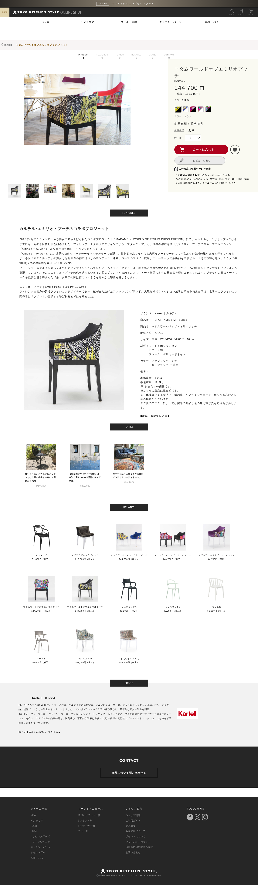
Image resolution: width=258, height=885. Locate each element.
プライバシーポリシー (138, 841)
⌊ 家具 (34, 825)
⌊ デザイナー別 (86, 825)
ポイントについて (136, 836)
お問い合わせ (133, 852)
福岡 (246, 179)
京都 (221, 179)
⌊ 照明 (34, 831)
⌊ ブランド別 (85, 820)
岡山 (234, 179)
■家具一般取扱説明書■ (154, 416)
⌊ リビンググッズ (40, 836)
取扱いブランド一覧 (89, 815)
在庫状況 (179, 130)
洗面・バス (212, 22)
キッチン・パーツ (170, 22)
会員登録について (136, 831)
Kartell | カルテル (166, 313)
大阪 (227, 179)
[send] (235, 149)
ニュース (83, 831)
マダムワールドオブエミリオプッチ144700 (41, 44)
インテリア (87, 22)
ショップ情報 (133, 815)
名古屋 (213, 179)
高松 (240, 179)
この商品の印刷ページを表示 (195, 168)
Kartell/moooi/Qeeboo (189, 179)
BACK (8, 45)
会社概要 (131, 825)
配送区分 (146, 332)
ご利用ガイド (133, 820)
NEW (45, 22)
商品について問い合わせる (129, 772)
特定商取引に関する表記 (139, 847)
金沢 (205, 179)
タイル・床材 (129, 22)
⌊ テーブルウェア (40, 841)
